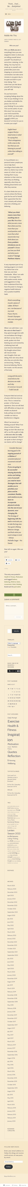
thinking (19, 584)
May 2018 (10, 1005)
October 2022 (11, 909)
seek (18, 853)
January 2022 (11, 938)
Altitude (9, 790)
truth (13, 863)
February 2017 (11, 1045)
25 (18, 701)
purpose (14, 847)
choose (12, 812)
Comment (18, 617)
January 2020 (11, 975)
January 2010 (11, 1121)
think (14, 584)
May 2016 (10, 1065)
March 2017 (11, 1041)
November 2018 (12, 998)
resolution (18, 851)
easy (11, 814)
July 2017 (10, 1031)
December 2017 (12, 1015)
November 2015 (12, 1081)
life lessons (14, 836)
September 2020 (12, 955)
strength (10, 857)
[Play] (9, 671)
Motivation (19, 577)
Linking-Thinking (12, 839)
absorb (8, 806)
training (18, 861)
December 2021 (12, 942)
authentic (17, 806)
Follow (8, 1167)
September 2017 (12, 1025)
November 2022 (12, 905)
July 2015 (10, 1094)
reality (11, 849)
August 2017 (11, 1028)
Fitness (9, 820)
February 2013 (11, 1114)
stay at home (13, 855)
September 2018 (12, 1002)
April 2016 (10, 1068)
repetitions (14, 851)
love (11, 841)
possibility (15, 845)
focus (13, 820)
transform (9, 863)
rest (8, 853)
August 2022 (11, 915)
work (17, 863)
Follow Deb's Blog (11, 1147)
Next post (18, 595)
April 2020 (10, 968)
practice (9, 847)
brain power (10, 810)
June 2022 (10, 922)
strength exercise (16, 857)
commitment (16, 812)
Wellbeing (11, 763)
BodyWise (10, 870)
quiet (17, 847)
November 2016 (12, 1051)
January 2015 (11, 1111)
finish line (18, 818)
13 (8, 698)
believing (7, 582)
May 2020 (10, 965)
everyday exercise (12, 816)
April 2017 (10, 1038)
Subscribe (16, 631)
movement (8, 584)
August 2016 (11, 1058)
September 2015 (12, 1088)
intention (9, 828)
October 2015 (11, 1085)
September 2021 (12, 952)
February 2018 (11, 1008)
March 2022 (11, 932)
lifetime (13, 582)
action (11, 806)
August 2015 (11, 1091)
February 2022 (11, 935)
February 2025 (11, 889)
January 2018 (11, 1012)
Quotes (12, 752)
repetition (9, 851)
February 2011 (11, 1118)
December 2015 (12, 1078)
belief (8, 808)
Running (12, 760)
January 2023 (11, 899)
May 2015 (10, 1098)
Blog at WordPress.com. (10, 1176)
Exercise (13, 721)
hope (13, 826)
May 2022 (10, 925)
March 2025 (11, 885)
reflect (17, 849)
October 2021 (11, 948)
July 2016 (10, 1061)
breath (14, 810)
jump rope (14, 828)
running (14, 853)
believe (14, 579)
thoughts (9, 861)
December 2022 (12, 902)
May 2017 (10, 1035)
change (18, 810)
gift (8, 824)
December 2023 (12, 892)
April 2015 (10, 1101)
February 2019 (11, 992)
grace (10, 824)
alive (14, 806)
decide (8, 814)
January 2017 (11, 1048)
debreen (6, 41)
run (10, 853)
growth (12, 824)
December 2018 (12, 995)
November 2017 (12, 1018)
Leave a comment (8, 39)
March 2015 (11, 1104)
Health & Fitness (9, 577)
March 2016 (11, 1071)
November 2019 (12, 978)
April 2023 (10, 895)
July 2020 (10, 958)
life (8, 836)
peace (8, 843)
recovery (14, 849)
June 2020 (10, 962)
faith (14, 818)
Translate (13, 647)
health (8, 826)
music (9, 747)
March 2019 (11, 988)
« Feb (9, 706)
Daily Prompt (12, 718)
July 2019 (10, 985)
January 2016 (11, 1075)
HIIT (11, 826)
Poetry (10, 749)
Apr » (13, 706)
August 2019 (11, 982)
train (16, 861)
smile (8, 855)
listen (18, 582)
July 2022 (10, 919)
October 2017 (11, 1021)
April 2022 (10, 929)
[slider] (19, 670)
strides (8, 859)
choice (8, 812)
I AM (15, 826)
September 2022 (12, 912)
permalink (17, 587)
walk (15, 863)
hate (17, 824)
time (13, 861)
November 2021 (12, 945)
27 (8, 704)
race (8, 849)
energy (13, 814)
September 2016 (12, 1055)
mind (15, 841)
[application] (14, 671)
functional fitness (13, 822)
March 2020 (11, 972)
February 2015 (11, 1108)
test (11, 859)
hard (15, 824)
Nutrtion (14, 747)
